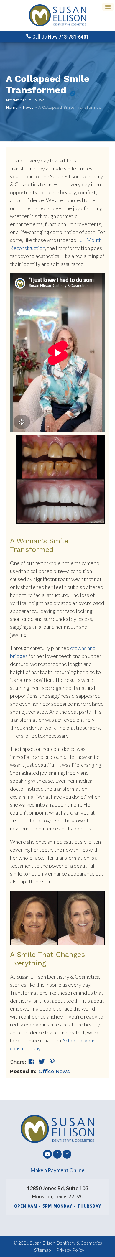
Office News (54, 1071)
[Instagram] (67, 1158)
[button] (108, 7)
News (28, 107)
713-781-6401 (74, 37)
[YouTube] (47, 1158)
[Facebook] (57, 1158)
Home (12, 107)
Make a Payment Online (57, 1170)
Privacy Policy (70, 1250)
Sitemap (42, 1250)
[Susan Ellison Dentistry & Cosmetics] (57, 15)
